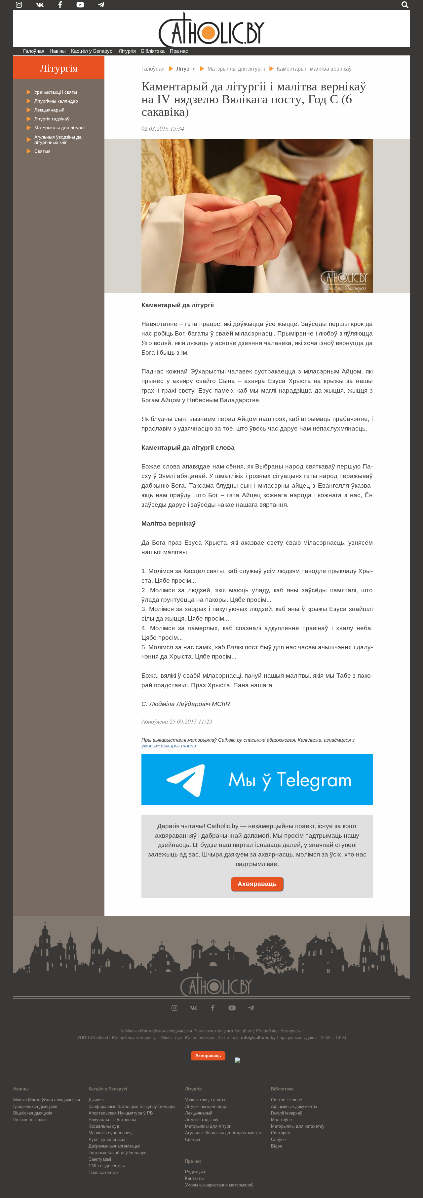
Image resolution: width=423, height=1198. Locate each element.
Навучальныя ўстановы (112, 1119)
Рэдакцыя (195, 1171)
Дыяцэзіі (97, 1099)
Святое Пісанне (286, 1099)
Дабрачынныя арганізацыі (114, 1146)
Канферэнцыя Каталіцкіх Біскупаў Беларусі (132, 1106)
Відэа (276, 1146)
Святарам (280, 1132)
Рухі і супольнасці (107, 1139)
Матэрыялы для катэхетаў (298, 1126)
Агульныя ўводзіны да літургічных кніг (58, 139)
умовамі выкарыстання (168, 745)
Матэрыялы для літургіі (59, 127)
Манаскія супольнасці (111, 1132)
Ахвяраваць (257, 883)
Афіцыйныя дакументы (294, 1106)
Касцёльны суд (104, 1126)
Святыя (42, 151)
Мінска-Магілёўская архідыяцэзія (46, 1099)
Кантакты (194, 1178)
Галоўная (33, 51)
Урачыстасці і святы (55, 92)
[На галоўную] (211, 28)
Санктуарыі (100, 1159)
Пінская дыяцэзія (30, 1119)
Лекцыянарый (49, 110)
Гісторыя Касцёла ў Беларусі (118, 1152)
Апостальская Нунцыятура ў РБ (121, 1113)
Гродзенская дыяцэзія (35, 1106)
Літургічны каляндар (56, 101)
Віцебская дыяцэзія (32, 1113)
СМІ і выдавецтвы (107, 1165)
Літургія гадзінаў (51, 118)
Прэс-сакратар (103, 1172)
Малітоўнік (281, 1119)
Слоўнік (279, 1139)
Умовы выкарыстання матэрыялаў (219, 1184)
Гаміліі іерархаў (286, 1113)
